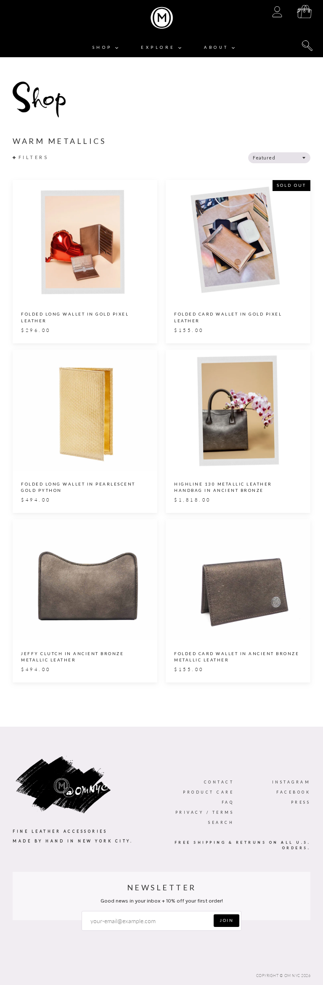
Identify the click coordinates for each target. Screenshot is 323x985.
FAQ (228, 802)
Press (301, 802)
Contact (219, 782)
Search (221, 822)
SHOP (104, 47)
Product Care (208, 792)
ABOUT (218, 47)
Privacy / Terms (204, 812)
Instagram (291, 782)
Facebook (293, 792)
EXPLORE (159, 47)
